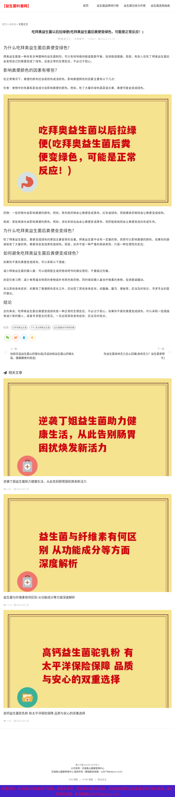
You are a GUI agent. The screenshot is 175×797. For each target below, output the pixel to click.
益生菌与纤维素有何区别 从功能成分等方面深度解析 (39, 597)
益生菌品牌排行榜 (108, 6)
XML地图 (73, 779)
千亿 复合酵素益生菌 (40, 327)
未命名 (12, 24)
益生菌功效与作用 (135, 6)
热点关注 (102, 779)
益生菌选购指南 (160, 6)
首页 (86, 6)
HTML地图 (87, 779)
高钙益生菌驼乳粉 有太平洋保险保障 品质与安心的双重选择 (44, 713)
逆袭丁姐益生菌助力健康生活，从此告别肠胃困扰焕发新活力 (44, 481)
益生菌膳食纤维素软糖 (64, 327)
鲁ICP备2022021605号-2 (87, 764)
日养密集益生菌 (19, 327)
